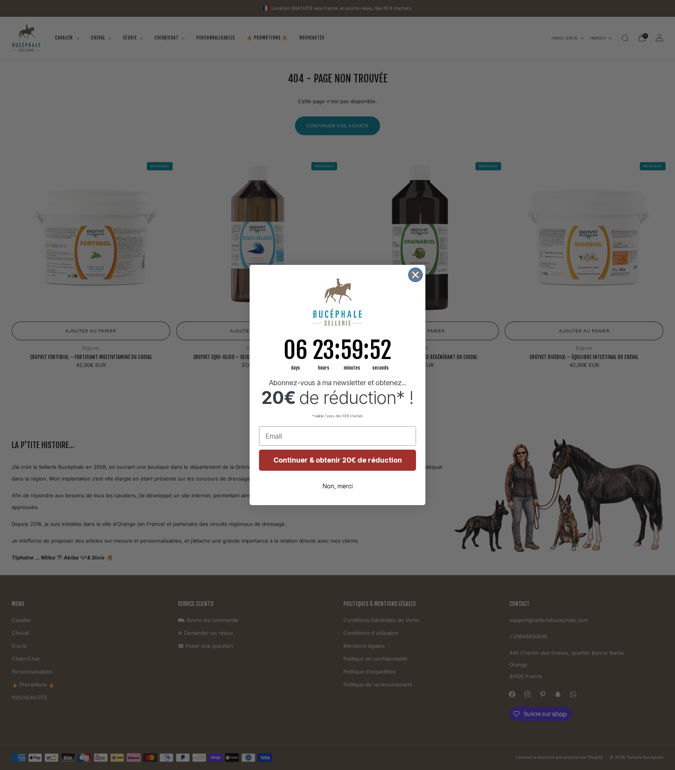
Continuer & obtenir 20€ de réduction (337, 460)
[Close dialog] (415, 275)
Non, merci (338, 486)
